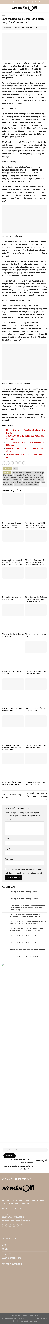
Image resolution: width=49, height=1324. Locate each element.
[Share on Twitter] (12, 463)
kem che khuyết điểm (32, 281)
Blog (3, 16)
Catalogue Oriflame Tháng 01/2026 (24, 899)
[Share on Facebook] (8, 463)
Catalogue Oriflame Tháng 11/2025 (24, 942)
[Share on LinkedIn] (24, 463)
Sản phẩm (6, 1249)
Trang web (9, 859)
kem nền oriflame (17, 477)
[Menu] (3, 8)
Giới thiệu (5, 1245)
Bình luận (9, 819)
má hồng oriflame (29, 480)
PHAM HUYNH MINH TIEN (28, 28)
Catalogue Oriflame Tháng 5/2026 (23, 892)
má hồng (10, 325)
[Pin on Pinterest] (20, 463)
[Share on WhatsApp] (3, 463)
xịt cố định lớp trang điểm (17, 403)
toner (4, 117)
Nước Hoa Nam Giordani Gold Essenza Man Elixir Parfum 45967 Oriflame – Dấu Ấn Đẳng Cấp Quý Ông (27, 908)
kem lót (35, 131)
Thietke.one (33, 1321)
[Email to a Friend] (16, 463)
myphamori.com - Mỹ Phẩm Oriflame (33, 1318)
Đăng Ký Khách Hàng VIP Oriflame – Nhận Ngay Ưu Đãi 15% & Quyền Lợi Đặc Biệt (26, 929)
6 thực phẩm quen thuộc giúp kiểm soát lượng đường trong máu (36, 796)
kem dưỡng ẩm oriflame (23, 475)
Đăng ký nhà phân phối (11, 1254)
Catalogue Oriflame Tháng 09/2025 (24, 956)
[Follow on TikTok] (8, 1225)
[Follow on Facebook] (4, 1225)
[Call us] (16, 1225)
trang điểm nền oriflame (31, 482)
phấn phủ (38, 406)
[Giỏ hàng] (46, 7)
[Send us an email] (12, 1225)
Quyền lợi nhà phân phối (11, 1258)
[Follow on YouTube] (20, 1225)
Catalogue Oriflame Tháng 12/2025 (24, 935)
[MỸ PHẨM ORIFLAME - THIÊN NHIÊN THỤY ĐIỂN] (24, 8)
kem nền (28, 264)
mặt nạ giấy (16, 151)
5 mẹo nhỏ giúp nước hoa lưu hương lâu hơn (27, 949)
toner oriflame (16, 482)
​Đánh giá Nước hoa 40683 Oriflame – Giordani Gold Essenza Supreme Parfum (26, 915)
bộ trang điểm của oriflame (22, 473)
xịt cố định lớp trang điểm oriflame (26, 484)
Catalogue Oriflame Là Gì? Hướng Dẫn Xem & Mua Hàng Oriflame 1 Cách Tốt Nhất (28, 922)
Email (7, 849)
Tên (7, 839)
